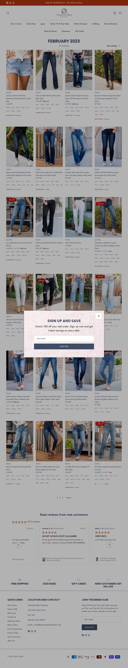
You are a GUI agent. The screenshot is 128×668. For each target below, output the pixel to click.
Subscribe (64, 346)
